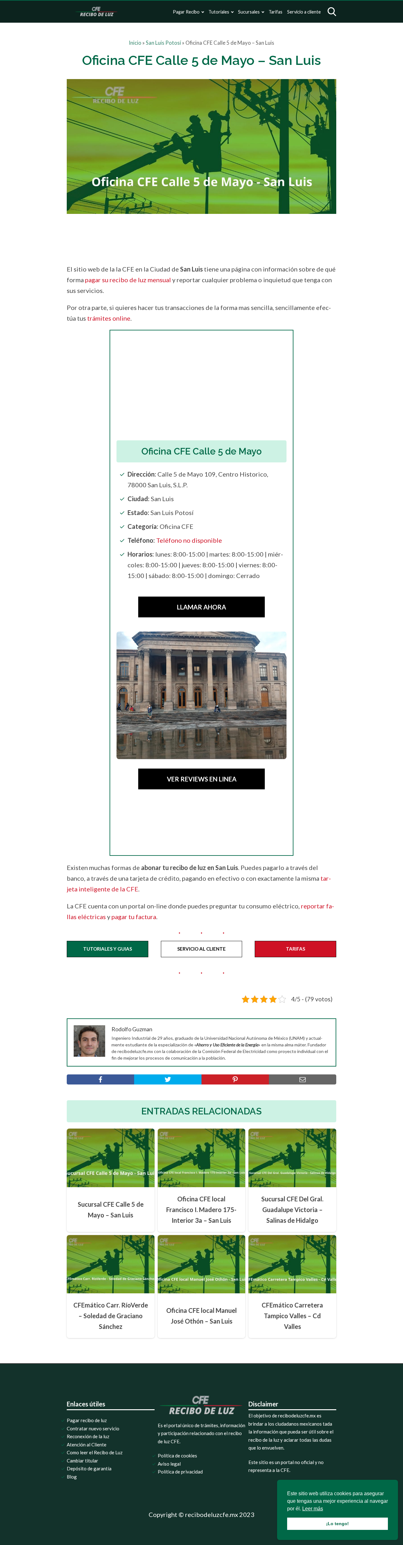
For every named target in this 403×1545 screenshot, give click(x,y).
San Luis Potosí (163, 43)
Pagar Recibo (186, 11)
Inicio (135, 43)
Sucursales (249, 11)
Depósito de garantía (89, 1468)
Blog (72, 1476)
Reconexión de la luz (88, 1436)
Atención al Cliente (86, 1444)
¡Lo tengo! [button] (337, 1523)
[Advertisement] (215, 237)
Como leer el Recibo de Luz (94, 1452)
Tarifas (275, 11)
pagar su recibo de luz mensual (128, 279)
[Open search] (331, 11)
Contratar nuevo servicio (93, 1428)
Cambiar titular (82, 1460)
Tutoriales (218, 11)
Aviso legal (169, 1464)
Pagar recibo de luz (87, 1420)
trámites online (108, 318)
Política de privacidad (180, 1471)
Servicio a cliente (304, 11)
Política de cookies (177, 1455)
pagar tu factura (133, 916)
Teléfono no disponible (189, 540)
